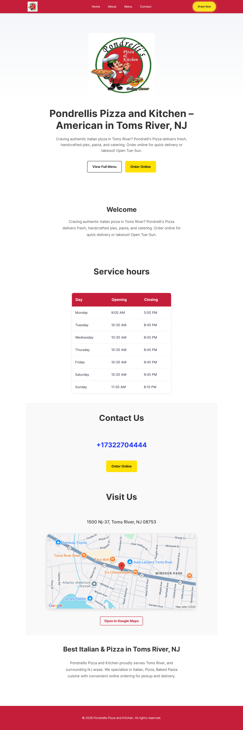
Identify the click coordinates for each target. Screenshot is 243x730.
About (112, 6)
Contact (145, 6)
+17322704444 (121, 445)
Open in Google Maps (121, 621)
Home (96, 6)
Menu (128, 6)
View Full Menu (104, 167)
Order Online (140, 167)
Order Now (204, 6)
